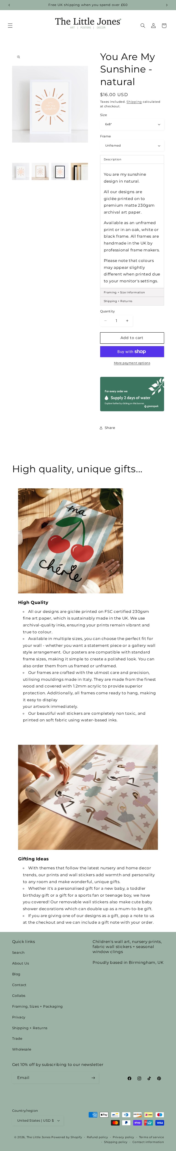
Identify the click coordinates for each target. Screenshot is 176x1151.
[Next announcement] (167, 5)
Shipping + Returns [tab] (118, 301)
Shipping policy (116, 1142)
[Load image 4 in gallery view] (79, 171)
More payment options (132, 363)
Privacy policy (123, 1137)
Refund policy (97, 1137)
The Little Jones (39, 1137)
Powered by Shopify (66, 1137)
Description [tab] (112, 159)
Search (18, 953)
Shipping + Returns (29, 1028)
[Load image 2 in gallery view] (40, 171)
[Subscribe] (93, 1077)
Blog (16, 974)
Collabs (18, 996)
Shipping (134, 101)
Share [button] (110, 428)
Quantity (107, 311)
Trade (17, 1039)
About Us (20, 963)
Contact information (148, 1142)
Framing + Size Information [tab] (124, 292)
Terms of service (151, 1137)
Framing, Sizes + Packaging (37, 1006)
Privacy (18, 1017)
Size (103, 115)
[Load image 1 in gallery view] (20, 171)
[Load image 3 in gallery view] (60, 171)
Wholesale (21, 1049)
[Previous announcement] (9, 5)
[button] (10, 25)
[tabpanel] (132, 226)
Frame (105, 136)
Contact (19, 985)
